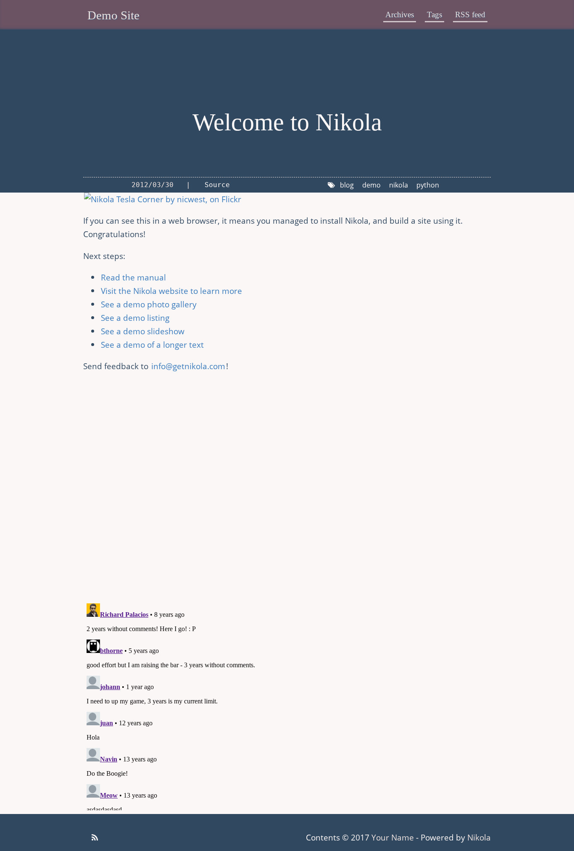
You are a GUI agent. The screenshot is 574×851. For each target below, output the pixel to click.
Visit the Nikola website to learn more (171, 290)
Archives (399, 14)
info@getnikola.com (188, 366)
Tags (434, 14)
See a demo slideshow (142, 331)
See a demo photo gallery (149, 304)
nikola (398, 185)
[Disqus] (287, 486)
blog (347, 185)
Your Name (392, 837)
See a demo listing (135, 317)
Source (217, 185)
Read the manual (133, 277)
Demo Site (113, 15)
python (427, 185)
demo (371, 185)
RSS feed (470, 14)
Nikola (479, 837)
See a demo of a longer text (152, 344)
